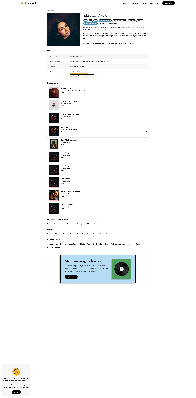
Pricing (144, 3)
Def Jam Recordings (113, 27)
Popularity (73, 76)
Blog (151, 3)
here (26, 387)
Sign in (157, 3)
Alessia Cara (67, 91)
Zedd (138, 244)
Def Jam (90, 27)
